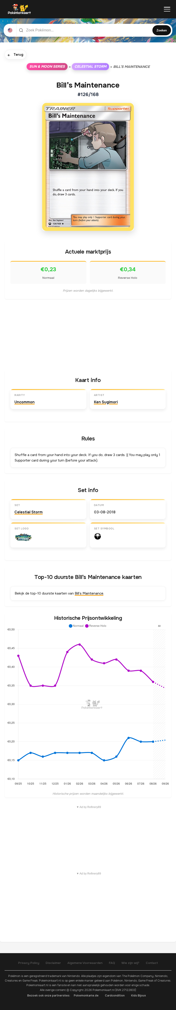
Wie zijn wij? (130, 963)
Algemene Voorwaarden (84, 963)
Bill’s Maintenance (89, 593)
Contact (152, 963)
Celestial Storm (90, 66)
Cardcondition (115, 995)
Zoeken (162, 30)
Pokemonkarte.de (86, 995)
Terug (15, 55)
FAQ (112, 963)
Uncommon (24, 402)
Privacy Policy (28, 963)
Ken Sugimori (106, 402)
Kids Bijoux (138, 995)
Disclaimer (53, 963)
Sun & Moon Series (47, 66)
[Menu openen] (167, 9)
